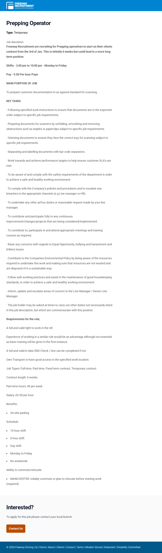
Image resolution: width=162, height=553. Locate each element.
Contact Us (16, 528)
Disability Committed (128, 547)
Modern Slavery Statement (100, 547)
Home (42, 547)
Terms (80, 547)
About (51, 547)
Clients (60, 547)
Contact (70, 547)
